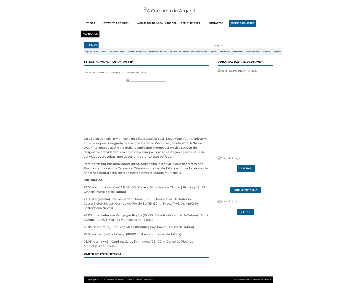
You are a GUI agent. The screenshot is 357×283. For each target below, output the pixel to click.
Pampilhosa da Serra (158, 52)
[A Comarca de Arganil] (178, 10)
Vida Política (224, 52)
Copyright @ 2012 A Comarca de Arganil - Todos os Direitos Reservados (120, 280)
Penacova (113, 52)
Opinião (266, 52)
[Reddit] (151, 264)
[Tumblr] (126, 264)
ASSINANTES (90, 34)
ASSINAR (246, 168)
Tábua (103, 52)
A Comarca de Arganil (260, 280)
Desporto (277, 52)
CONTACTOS (215, 23)
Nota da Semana (253, 52)
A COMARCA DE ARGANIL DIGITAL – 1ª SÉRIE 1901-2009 (168, 23)
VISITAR (245, 212)
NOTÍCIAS (89, 23)
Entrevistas (238, 52)
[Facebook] (89, 264)
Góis (96, 52)
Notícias (125, 72)
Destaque (115, 72)
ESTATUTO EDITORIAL (116, 23)
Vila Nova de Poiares (179, 52)
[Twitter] (102, 264)
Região (213, 52)
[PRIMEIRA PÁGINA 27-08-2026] (245, 105)
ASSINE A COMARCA (242, 23)
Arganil (88, 52)
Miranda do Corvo (199, 52)
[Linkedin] (139, 264)
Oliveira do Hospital (137, 52)
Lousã (123, 52)
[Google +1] (114, 264)
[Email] (163, 264)
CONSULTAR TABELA (246, 190)
